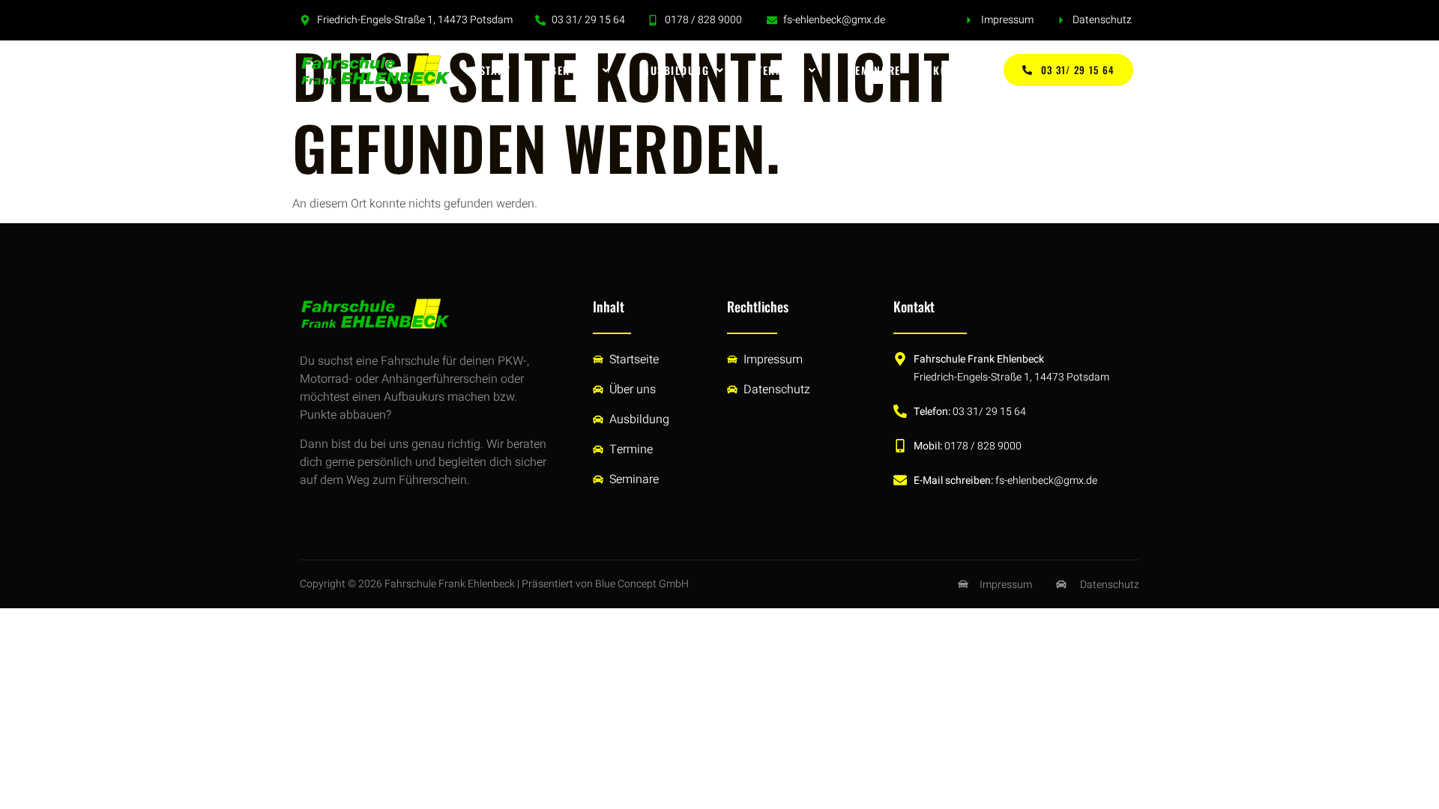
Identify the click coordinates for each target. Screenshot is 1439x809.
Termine (779, 70)
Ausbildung (676, 70)
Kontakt (956, 70)
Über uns (569, 70)
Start (495, 70)
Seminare (875, 70)
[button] (577, 70)
